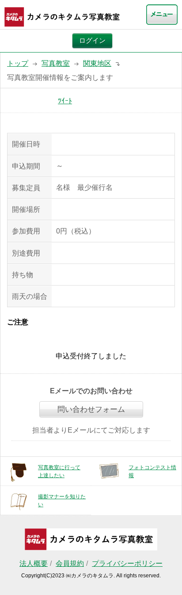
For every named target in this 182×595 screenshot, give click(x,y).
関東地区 (97, 63)
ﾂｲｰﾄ (65, 101)
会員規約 (70, 563)
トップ (17, 63)
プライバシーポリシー (127, 563)
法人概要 (33, 563)
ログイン (92, 40)
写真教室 (56, 63)
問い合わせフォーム (91, 409)
